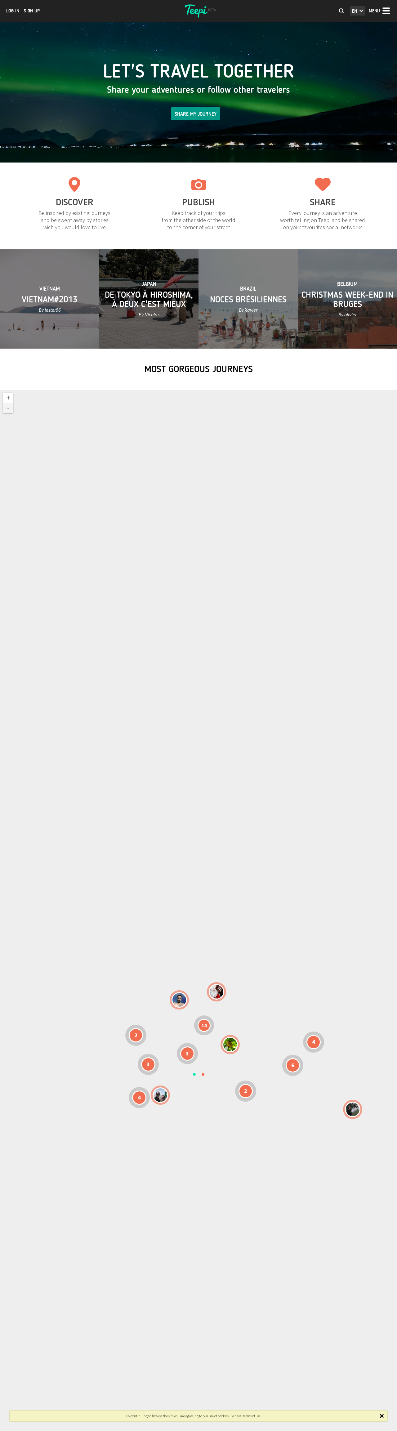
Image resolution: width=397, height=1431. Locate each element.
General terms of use (246, 1416)
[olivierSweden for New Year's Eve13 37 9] (216, 992)
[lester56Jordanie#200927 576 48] (230, 1044)
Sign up (32, 11)
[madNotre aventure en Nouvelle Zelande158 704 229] (352, 1109)
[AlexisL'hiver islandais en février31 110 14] (179, 1000)
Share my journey (195, 114)
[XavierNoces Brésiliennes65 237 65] (160, 1095)
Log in (12, 11)
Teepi (198, 11)
